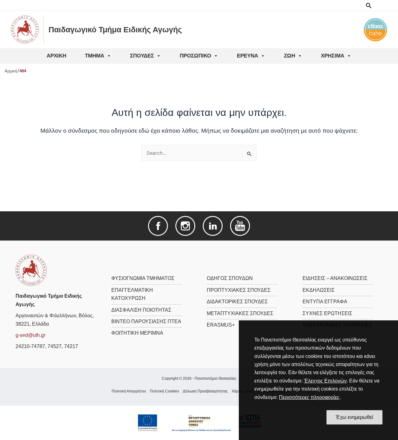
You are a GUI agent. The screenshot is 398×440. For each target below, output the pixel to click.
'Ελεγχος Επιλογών (325, 380)
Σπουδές (142, 56)
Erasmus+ (221, 325)
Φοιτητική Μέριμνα (137, 333)
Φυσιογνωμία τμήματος (142, 278)
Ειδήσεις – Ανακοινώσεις (335, 278)
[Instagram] (185, 225)
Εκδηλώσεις (319, 290)
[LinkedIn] (213, 225)
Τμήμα (94, 56)
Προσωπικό (195, 56)
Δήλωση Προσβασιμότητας (205, 391)
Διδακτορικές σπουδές (237, 301)
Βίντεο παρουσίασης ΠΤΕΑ (146, 321)
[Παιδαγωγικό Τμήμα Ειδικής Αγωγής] (31, 270)
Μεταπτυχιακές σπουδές (240, 313)
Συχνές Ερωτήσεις (327, 313)
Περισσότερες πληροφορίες (309, 397)
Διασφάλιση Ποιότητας (141, 310)
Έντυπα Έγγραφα (325, 301)
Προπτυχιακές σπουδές (239, 290)
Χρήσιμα (332, 56)
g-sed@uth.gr (30, 335)
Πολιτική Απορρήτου (129, 391)
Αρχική (56, 56)
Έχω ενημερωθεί (354, 417)
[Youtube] (240, 225)
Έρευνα (247, 56)
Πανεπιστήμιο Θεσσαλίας (215, 378)
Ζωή (289, 56)
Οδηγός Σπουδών (230, 278)
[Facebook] (158, 225)
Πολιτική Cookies (164, 391)
